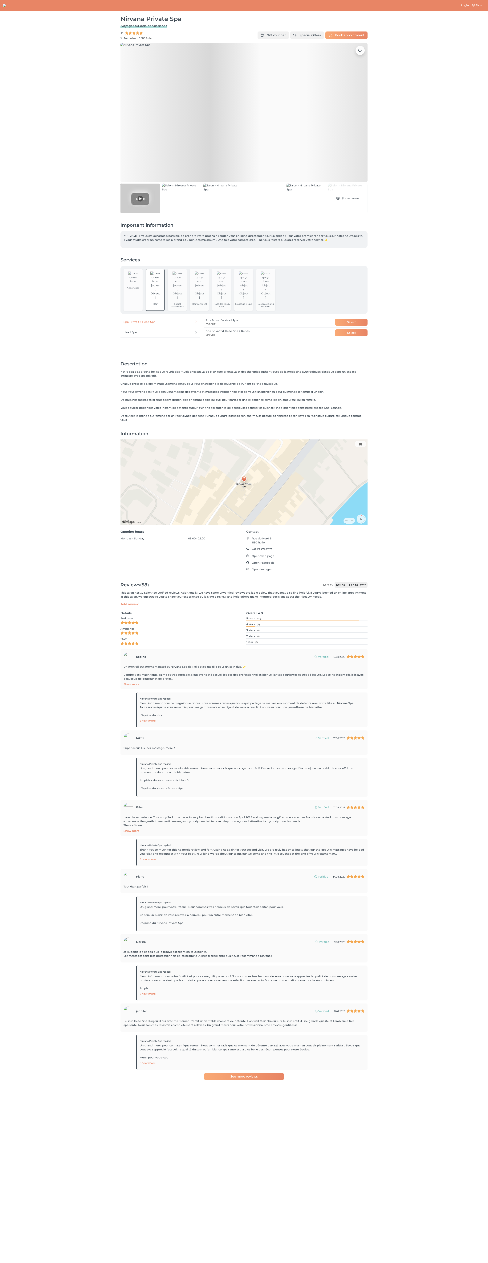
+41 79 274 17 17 (262, 549)
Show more (132, 684)
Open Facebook (263, 562)
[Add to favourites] (360, 50)
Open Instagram (263, 569)
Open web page (263, 556)
